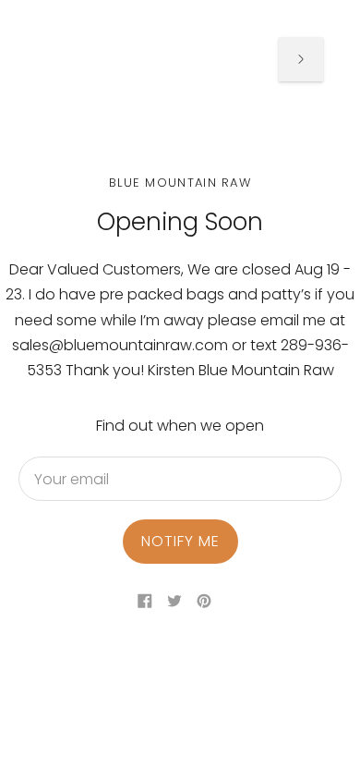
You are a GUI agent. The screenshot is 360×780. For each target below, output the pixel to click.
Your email (71, 457)
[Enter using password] (301, 58)
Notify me (180, 541)
